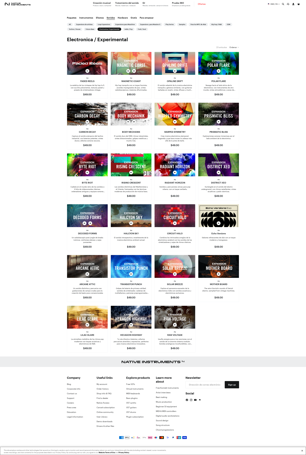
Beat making (161, 397)
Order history (103, 389)
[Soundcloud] (199, 399)
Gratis (134, 18)
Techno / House (74, 29)
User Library (102, 417)
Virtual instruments (135, 389)
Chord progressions (165, 430)
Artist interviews (163, 392)
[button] (234, 47)
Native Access (103, 403)
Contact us (72, 393)
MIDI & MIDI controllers (166, 411)
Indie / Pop (129, 29)
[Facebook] (187, 399)
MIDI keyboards (133, 393)
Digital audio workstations (167, 416)
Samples (182, 24)
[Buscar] (283, 4)
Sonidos (111, 18)
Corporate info (73, 389)
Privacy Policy (124, 452)
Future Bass (90, 29)
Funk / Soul (142, 29)
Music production (164, 402)
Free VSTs (130, 384)
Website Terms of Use (107, 452)
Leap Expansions (104, 24)
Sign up (232, 385)
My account (102, 384)
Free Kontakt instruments (167, 388)
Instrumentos (86, 18)
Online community (105, 412)
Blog (69, 384)
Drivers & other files (105, 426)
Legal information (75, 417)
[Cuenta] (293, 4)
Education (71, 412)
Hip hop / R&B (216, 24)
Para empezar (147, 18)
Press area (71, 407)
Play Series (170, 24)
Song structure (162, 425)
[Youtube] (195, 399)
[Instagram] (191, 399)
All (70, 24)
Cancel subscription (106, 407)
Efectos (100, 18)
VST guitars (131, 407)
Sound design (162, 420)
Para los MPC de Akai (198, 24)
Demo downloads (104, 421)
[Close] (302, 450)
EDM (228, 24)
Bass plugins (132, 398)
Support (70, 398)
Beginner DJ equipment (166, 406)
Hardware (123, 18)
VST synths (131, 403)
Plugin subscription (135, 417)
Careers (70, 403)
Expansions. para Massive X (150, 24)
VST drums (131, 412)
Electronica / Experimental (109, 29)
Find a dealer (102, 398)
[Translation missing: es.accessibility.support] (288, 4)
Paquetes (71, 18)
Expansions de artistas (84, 24)
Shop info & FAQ (104, 393)
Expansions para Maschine (125, 24)
